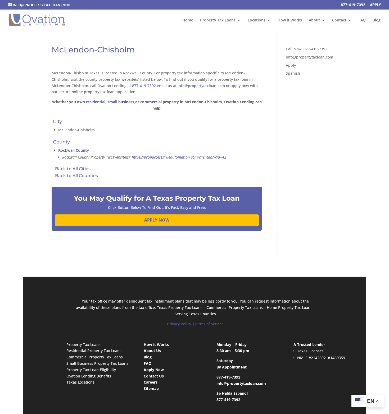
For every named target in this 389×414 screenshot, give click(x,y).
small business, (121, 101)
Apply (291, 65)
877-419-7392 (353, 5)
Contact (339, 20)
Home (187, 20)
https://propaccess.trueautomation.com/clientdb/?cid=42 (179, 157)
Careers (150, 382)
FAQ (362, 20)
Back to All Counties (76, 175)
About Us (152, 350)
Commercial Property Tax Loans (94, 356)
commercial (151, 101)
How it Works (290, 20)
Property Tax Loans (218, 20)
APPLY (375, 5)
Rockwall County (73, 150)
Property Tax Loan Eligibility (91, 369)
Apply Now (154, 369)
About (314, 20)
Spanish (293, 73)
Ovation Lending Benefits (88, 376)
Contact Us (154, 376)
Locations (256, 20)
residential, (96, 101)
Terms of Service (209, 323)
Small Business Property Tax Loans (97, 363)
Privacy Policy (179, 323)
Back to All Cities (73, 168)
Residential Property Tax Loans (93, 350)
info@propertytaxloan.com (201, 85)
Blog (377, 20)
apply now (240, 85)
